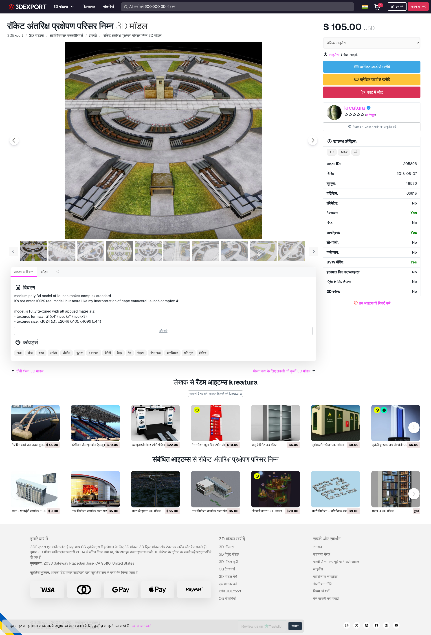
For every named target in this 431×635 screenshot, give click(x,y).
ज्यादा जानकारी (142, 626)
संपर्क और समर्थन (327, 539)
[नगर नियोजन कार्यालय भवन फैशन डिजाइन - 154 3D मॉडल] (215, 489)
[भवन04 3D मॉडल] (395, 489)
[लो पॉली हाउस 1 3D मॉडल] (275, 489)
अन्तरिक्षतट (172, 353)
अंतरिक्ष (66, 353)
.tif (331, 152)
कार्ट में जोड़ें (374, 92)
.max (344, 152)
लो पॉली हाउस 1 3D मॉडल (267, 511)
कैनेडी (108, 353)
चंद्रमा (140, 353)
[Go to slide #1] (33, 251)
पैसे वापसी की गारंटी (326, 598)
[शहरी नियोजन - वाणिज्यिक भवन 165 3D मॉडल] (335, 489)
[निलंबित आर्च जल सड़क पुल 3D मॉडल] (35, 423)
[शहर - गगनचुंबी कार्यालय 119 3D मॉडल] (35, 489)
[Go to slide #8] (234, 251)
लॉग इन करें (397, 6)
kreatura (354, 107)
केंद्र (119, 353)
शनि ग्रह (188, 353)
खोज (30, 353)
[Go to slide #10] (291, 251)
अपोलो (53, 353)
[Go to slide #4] (119, 251)
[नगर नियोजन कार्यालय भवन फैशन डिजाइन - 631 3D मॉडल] (95, 489)
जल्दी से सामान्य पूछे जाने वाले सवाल (336, 561)
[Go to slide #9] (263, 251)
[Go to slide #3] (90, 251)
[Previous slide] (14, 140)
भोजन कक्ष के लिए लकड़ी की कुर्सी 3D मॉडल (281, 371)
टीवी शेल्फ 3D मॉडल (30, 371)
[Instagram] (346, 626)
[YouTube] (396, 626)
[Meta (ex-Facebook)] (376, 626)
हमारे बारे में (39, 539)
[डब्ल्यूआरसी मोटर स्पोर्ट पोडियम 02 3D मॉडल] (155, 423)
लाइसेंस (318, 569)
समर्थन (317, 547)
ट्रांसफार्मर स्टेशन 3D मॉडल (328, 445)
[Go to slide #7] (205, 251)
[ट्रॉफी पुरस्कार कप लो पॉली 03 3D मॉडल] (395, 423)
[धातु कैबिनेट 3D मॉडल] (275, 423)
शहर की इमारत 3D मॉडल (146, 511)
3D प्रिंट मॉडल (229, 554)
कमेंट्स (44, 272)
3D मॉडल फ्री (228, 561)
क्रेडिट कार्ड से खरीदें (374, 66)
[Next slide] (312, 140)
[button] (414, 427)
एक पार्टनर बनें (228, 584)
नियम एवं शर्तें (321, 591)
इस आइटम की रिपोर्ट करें (374, 303)
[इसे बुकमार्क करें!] (53, 435)
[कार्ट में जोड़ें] (44, 435)
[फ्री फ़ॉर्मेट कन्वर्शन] (356, 152)
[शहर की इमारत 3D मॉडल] (155, 489)
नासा (19, 353)
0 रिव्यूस (370, 115)
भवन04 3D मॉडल (383, 511)
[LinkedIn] (386, 626)
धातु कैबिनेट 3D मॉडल (264, 445)
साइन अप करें (418, 6)
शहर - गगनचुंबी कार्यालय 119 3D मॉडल (34, 511)
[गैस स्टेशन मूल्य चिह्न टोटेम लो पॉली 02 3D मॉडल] (215, 423)
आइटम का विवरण (23, 272)
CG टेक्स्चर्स (227, 569)
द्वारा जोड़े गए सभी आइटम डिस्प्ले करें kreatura (215, 393)
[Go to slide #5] (148, 251)
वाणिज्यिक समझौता (325, 576)
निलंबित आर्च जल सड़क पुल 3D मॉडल (33, 445)
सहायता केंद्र (321, 554)
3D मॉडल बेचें (228, 576)
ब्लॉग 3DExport (230, 591)
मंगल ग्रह (155, 353)
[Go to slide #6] (176, 251)
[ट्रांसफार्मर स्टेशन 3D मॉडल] (335, 423)
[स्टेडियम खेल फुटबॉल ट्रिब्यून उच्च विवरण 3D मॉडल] (95, 423)
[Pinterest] (366, 626)
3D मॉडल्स (226, 547)
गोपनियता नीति (322, 584)
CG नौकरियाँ (227, 598)
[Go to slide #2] (61, 251)
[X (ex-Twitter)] (356, 626)
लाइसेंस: (334, 54)
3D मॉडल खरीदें (232, 539)
